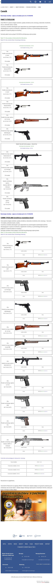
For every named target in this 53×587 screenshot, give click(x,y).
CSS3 (25, 581)
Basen (15, 544)
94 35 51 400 (26, 556)
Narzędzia (35, 2)
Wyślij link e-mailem (29, 527)
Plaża (31, 544)
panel (50, 2)
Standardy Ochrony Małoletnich (26, 547)
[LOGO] (0, 1)
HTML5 (23, 581)
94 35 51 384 (10, 567)
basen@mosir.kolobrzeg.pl (44, 559)
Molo (26, 544)
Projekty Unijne (39, 544)
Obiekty (21, 544)
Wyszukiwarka (31, 2)
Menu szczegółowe (45, 2)
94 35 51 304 (27, 567)
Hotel (4, 544)
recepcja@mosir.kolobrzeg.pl (28, 559)
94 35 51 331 (43, 556)
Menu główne (40, 2)
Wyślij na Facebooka (24, 527)
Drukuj (22, 535)
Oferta (10, 544)
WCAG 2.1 (30, 581)
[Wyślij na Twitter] (26, 527)
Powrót (29, 535)
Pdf (14, 535)
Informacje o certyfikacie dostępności (9, 581)
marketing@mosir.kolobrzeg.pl (28, 570)
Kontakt (37, 535)
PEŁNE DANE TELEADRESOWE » (43, 564)
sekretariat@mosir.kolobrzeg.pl (11, 570)
